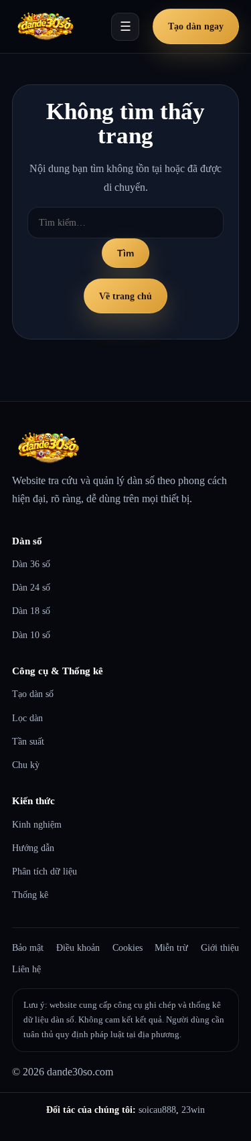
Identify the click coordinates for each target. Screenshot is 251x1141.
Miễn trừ (171, 947)
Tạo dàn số (33, 693)
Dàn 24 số (31, 587)
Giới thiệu (220, 947)
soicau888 (157, 1109)
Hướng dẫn (33, 847)
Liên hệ (26, 969)
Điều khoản (78, 947)
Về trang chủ (125, 296)
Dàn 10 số (31, 634)
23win (193, 1109)
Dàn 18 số (31, 610)
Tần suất (28, 741)
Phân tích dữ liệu (44, 871)
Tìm (125, 253)
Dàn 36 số (31, 563)
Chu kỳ (25, 764)
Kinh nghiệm (37, 824)
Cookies (127, 947)
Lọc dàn (27, 717)
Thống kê (30, 894)
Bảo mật (28, 947)
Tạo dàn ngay (196, 26)
